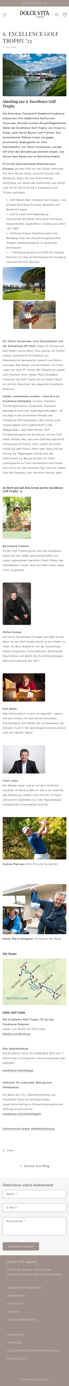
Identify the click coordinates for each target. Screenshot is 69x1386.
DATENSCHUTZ (17, 1358)
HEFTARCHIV (15, 1303)
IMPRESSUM (14, 1342)
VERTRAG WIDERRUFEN (22, 1319)
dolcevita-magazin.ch (38, 1379)
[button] (4, 15)
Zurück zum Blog (37, 1166)
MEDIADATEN (15, 1334)
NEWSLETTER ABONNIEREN (24, 1287)
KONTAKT (13, 1311)
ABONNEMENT (16, 1295)
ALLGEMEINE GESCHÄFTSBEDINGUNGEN (33, 1350)
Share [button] (10, 1150)
